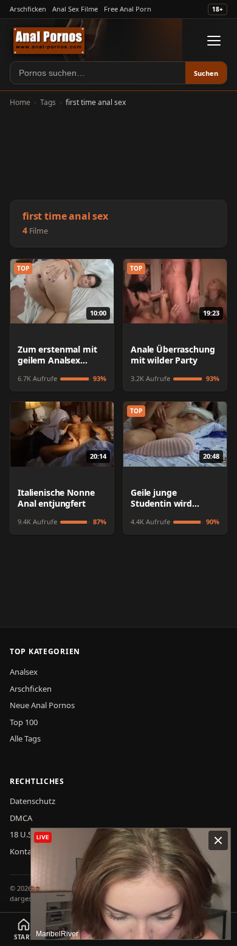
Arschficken (28, 8)
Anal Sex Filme (75, 8)
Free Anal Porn (127, 8)
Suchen (206, 73)
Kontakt (24, 851)
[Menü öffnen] (214, 40)
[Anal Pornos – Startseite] (49, 40)
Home (20, 102)
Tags (48, 102)
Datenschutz (32, 801)
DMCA (21, 818)
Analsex (24, 671)
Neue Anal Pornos (42, 705)
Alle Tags (25, 738)
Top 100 (24, 722)
